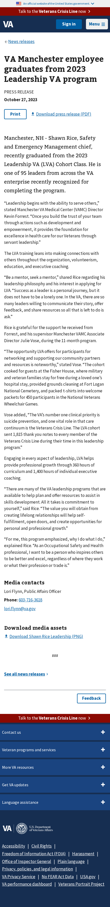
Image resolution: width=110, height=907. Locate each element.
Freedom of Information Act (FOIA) (34, 854)
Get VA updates (15, 784)
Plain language (71, 861)
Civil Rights (41, 846)
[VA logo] (8, 24)
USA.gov (87, 876)
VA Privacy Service (18, 876)
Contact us (11, 732)
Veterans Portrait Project (81, 884)
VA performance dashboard (27, 884)
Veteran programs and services (29, 749)
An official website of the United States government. (56, 3)
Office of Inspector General (26, 861)
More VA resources (18, 767)
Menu (94, 24)
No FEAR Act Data (58, 876)
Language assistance (20, 802)
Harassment (83, 854)
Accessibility (13, 846)
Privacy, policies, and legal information (37, 869)
